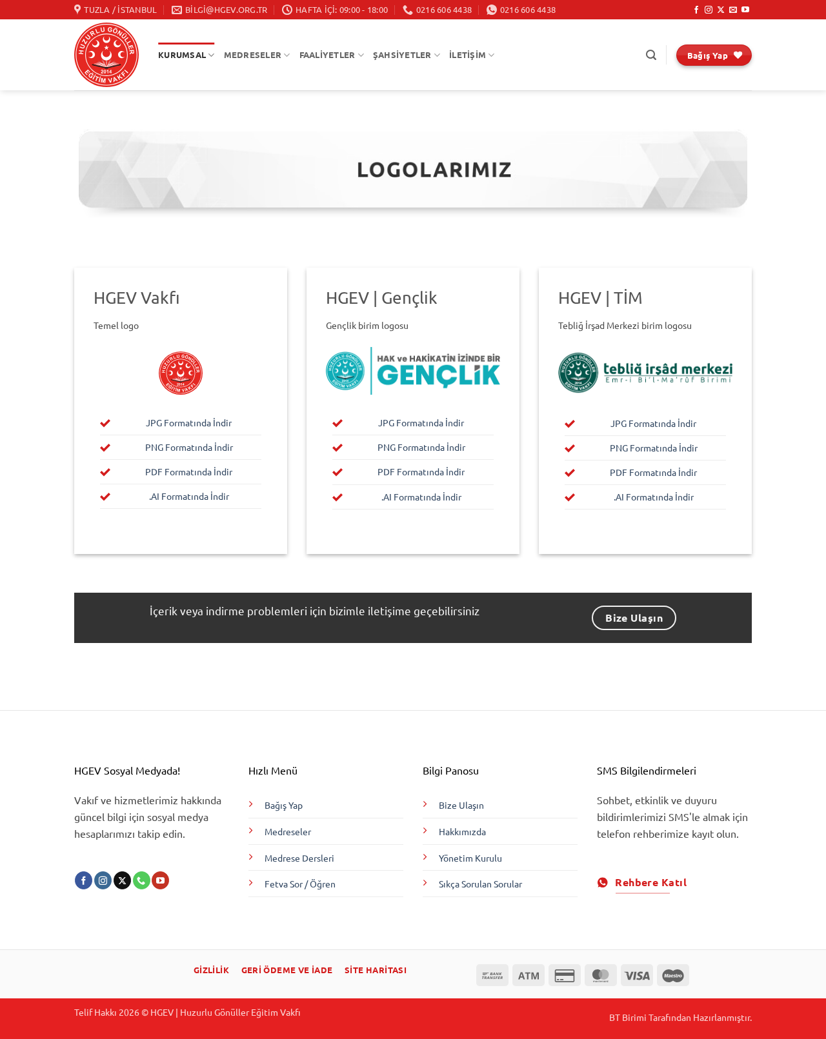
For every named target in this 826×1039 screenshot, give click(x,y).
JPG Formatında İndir (189, 422)
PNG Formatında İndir (189, 447)
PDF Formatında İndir (188, 471)
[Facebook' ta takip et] (696, 10)
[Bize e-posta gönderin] (733, 10)
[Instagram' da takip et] (708, 10)
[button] (651, 55)
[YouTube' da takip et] (745, 10)
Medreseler (288, 831)
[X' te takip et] (721, 10)
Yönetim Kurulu (470, 858)
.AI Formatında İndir (189, 496)
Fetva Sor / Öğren (300, 883)
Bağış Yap (284, 805)
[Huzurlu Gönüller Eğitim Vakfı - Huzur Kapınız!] (106, 55)
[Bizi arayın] (141, 880)
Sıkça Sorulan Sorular (480, 883)
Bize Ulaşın (461, 805)
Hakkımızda (462, 831)
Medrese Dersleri (299, 858)
